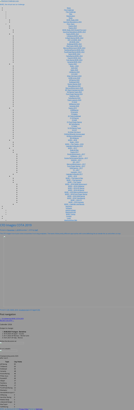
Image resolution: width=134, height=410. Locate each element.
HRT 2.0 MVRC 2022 (74, 40)
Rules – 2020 (74, 66)
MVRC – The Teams (74, 182)
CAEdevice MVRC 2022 (74, 36)
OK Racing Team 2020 (74, 92)
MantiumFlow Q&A (70, 220)
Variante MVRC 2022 (74, 62)
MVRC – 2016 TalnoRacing (76, 198)
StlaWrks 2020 (74, 96)
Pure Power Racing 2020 (74, 94)
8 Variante (74, 112)
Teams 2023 (72, 28)
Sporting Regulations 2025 (72, 22)
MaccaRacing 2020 (74, 86)
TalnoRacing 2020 (74, 98)
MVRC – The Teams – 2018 (74, 144)
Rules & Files (74, 150)
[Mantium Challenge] (9, 1)
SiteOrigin (39, 409)
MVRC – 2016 (72, 176)
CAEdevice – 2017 (76, 156)
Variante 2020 (74, 106)
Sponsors (69, 206)
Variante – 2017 (76, 172)
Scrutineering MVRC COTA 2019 (12, 319)
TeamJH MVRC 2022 (74, 58)
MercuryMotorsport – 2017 (76, 164)
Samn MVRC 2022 (74, 54)
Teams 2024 (72, 26)
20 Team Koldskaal (74, 116)
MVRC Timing (70, 214)
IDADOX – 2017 (76, 160)
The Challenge (69, 10)
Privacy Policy (23, 409)
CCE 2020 (74, 74)
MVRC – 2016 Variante (76, 202)
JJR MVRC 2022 (74, 42)
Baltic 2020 (74, 70)
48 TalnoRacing (74, 124)
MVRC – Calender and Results (74, 204)
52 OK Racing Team (74, 128)
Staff (36, 230)
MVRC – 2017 (72, 148)
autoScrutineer (71, 210)
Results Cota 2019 (7, 321)
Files (70, 14)
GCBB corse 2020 (74, 78)
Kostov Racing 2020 (74, 84)
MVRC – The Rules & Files (74, 178)
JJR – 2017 (76, 162)
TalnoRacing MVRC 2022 (74, 56)
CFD (8, 310)
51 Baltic (74, 126)
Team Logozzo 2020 (74, 100)
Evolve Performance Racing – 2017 (76, 158)
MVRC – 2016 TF (76, 200)
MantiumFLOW (71, 212)
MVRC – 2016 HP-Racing (76, 188)
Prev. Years (70, 24)
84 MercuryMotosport (74, 136)
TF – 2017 (76, 170)
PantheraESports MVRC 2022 (74, 50)
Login (69, 218)
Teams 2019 (72, 108)
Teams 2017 (74, 152)
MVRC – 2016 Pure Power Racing (76, 194)
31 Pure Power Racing (74, 122)
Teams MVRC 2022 (72, 34)
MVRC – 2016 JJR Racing (76, 190)
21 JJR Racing (74, 118)
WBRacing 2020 (74, 104)
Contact (68, 216)
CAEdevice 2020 (74, 72)
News (69, 8)
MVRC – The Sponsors (74, 180)
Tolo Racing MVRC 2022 (74, 60)
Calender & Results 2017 (74, 174)
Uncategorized (24, 310)
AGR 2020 (74, 68)
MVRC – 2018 (72, 140)
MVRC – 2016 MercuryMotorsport (76, 192)
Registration (70, 16)
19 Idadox (74, 114)
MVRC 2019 (14, 310)
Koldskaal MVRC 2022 (74, 44)
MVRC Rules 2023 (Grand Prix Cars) (74, 30)
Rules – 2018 (74, 142)
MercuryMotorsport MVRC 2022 (74, 48)
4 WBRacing (74, 110)
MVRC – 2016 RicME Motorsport (76, 184)
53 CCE (74, 130)
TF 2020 (74, 102)
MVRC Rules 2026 (72, 20)
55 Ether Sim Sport (74, 132)
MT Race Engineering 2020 (74, 90)
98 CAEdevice (74, 138)
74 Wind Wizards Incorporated (74, 134)
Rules (71, 18)
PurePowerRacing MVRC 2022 (74, 52)
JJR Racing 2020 (74, 80)
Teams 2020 (72, 64)
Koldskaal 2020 (74, 82)
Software (69, 208)
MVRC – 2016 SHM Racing (76, 196)
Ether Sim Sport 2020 (74, 76)
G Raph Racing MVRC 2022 (74, 38)
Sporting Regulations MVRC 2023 (74, 32)
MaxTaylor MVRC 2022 (74, 46)
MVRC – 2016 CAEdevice (76, 186)
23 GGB (74, 120)
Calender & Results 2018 (74, 146)
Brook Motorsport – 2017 (76, 154)
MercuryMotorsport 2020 (74, 88)
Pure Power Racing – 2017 (76, 166)
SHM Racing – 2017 (76, 168)
